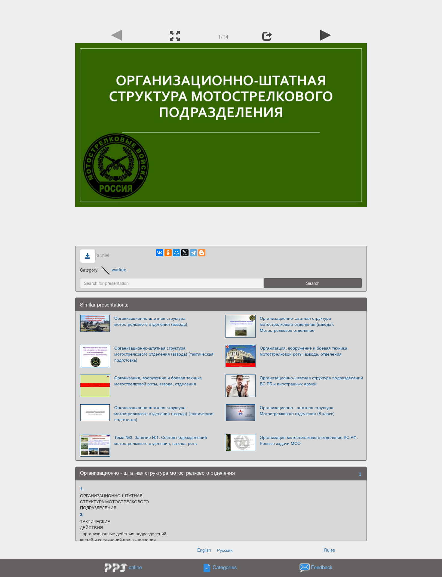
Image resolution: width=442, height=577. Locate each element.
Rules (329, 550)
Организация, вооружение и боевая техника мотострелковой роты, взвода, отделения (303, 351)
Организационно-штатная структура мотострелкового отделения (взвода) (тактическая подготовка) (163, 354)
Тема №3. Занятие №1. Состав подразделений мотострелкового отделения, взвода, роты (160, 440)
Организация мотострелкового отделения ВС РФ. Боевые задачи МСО (309, 440)
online (135, 567)
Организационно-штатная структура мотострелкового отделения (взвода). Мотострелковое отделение (297, 324)
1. (82, 489)
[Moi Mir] (176, 252)
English (204, 550)
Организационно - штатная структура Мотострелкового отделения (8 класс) (297, 410)
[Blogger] (201, 252)
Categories (225, 567)
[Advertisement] (221, 13)
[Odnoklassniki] (168, 252)
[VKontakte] (159, 252)
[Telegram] (193, 252)
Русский (225, 550)
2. (82, 514)
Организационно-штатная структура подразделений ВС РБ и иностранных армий (311, 381)
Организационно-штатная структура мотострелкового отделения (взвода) (150, 321)
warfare (119, 270)
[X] (185, 252)
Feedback (321, 567)
